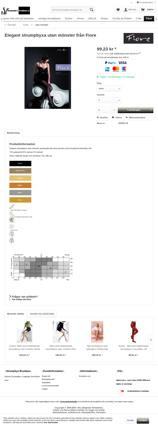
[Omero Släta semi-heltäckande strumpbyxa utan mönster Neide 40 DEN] (24, 332)
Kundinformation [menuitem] (146, 2)
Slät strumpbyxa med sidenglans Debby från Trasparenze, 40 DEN (97, 348)
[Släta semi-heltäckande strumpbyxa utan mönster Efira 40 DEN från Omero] (61, 332)
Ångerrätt (46, 376)
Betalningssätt (48, 379)
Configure (143, 420)
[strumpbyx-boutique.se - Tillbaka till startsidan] (16, 10)
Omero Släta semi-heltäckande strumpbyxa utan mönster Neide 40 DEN (24, 348)
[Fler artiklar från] (138, 38)
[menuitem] (73, 10)
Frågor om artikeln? (24, 296)
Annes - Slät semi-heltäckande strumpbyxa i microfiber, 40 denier (133, 348)
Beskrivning (13, 133)
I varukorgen (133, 110)
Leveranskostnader (50, 386)
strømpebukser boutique (138, 391)
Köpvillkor (46, 382)
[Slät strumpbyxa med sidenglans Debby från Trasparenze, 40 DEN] (97, 332)
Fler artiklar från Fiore (21, 299)
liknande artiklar (15, 313)
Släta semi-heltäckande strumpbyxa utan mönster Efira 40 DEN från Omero (61, 348)
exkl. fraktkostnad (117, 54)
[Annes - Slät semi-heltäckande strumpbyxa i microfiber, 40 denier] (134, 332)
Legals (45, 389)
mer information (51, 422)
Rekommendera (136, 117)
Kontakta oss (85, 376)
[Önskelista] (118, 10)
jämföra (104, 117)
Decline (130, 420)
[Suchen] (91, 10)
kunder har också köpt (42, 313)
